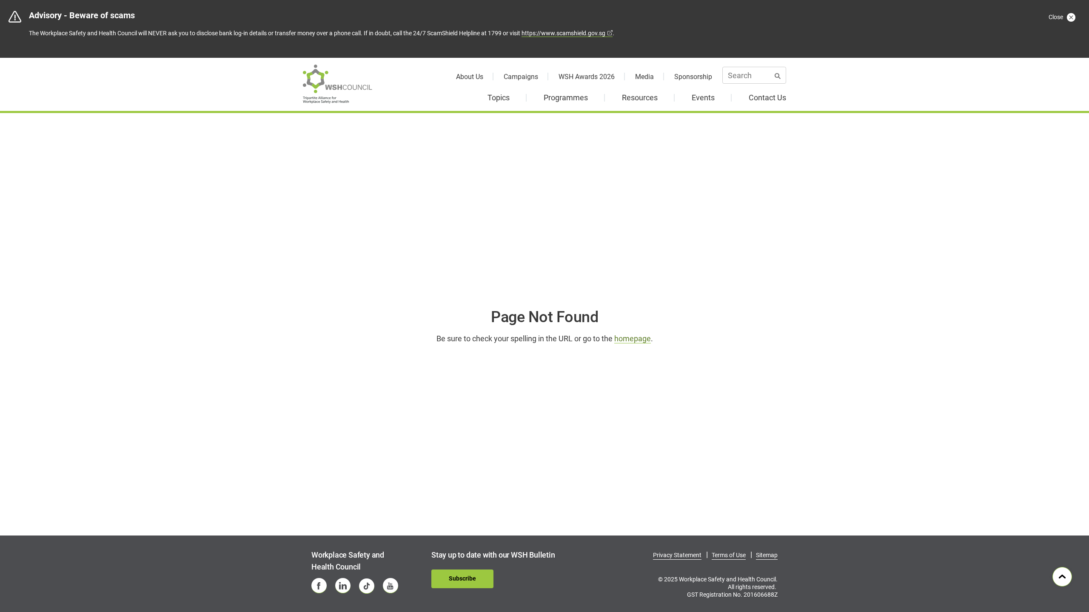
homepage (632, 338)
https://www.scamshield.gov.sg (563, 33)
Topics (498, 97)
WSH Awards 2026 (587, 77)
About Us (469, 77)
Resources (640, 97)
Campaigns (521, 77)
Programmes (566, 97)
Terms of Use (729, 555)
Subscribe (462, 578)
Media (644, 77)
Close (1056, 17)
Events (703, 97)
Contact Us (767, 97)
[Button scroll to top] (1062, 576)
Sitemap (767, 555)
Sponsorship (693, 77)
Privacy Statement (677, 555)
